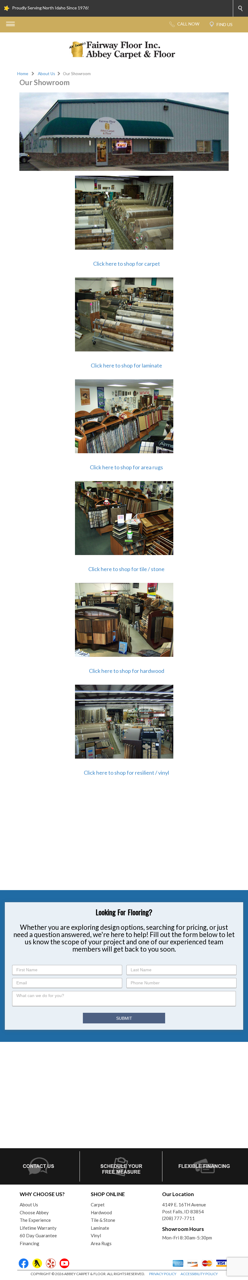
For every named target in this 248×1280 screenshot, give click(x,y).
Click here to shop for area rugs (126, 467)
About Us (46, 73)
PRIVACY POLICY (162, 1274)
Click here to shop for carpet (126, 263)
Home (22, 73)
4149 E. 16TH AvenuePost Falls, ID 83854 (184, 1208)
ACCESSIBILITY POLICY (199, 1274)
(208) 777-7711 (178, 1218)
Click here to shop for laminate (126, 365)
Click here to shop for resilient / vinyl (126, 772)
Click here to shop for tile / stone (126, 569)
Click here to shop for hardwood (126, 670)
